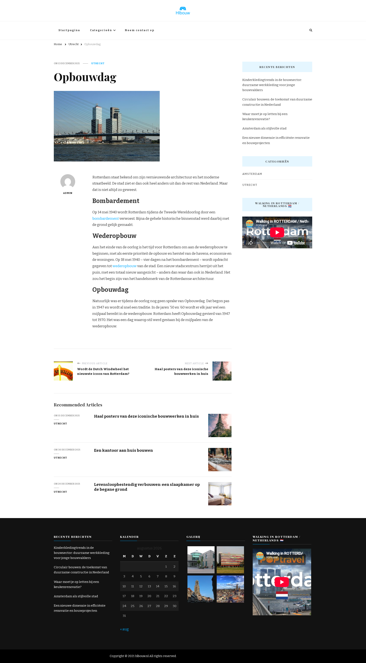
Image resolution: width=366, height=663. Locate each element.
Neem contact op (139, 30)
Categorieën (101, 30)
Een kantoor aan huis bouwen (123, 450)
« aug (124, 629)
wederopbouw (124, 266)
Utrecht (98, 63)
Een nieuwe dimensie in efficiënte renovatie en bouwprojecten (276, 140)
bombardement (105, 218)
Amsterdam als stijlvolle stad (264, 128)
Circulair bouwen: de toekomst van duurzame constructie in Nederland (277, 101)
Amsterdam (252, 174)
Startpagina (69, 30)
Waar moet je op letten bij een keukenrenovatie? (264, 116)
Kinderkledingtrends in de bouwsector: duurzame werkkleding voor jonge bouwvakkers (272, 85)
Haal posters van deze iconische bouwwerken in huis (146, 416)
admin (67, 193)
